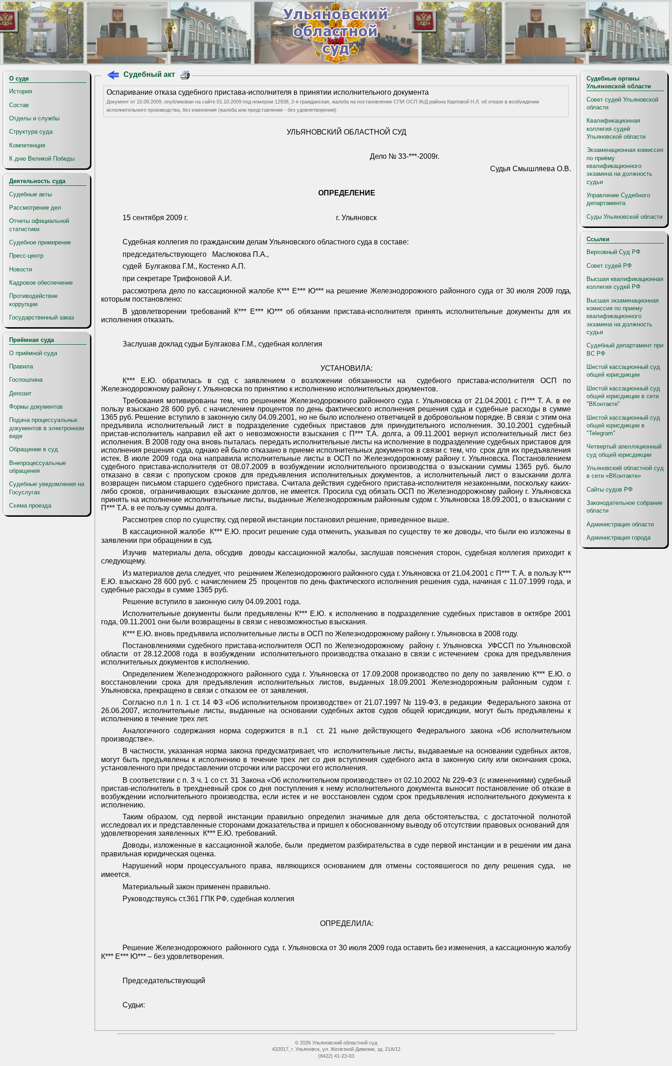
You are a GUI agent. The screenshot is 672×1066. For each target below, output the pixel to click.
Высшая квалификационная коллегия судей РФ (625, 283)
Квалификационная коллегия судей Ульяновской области (616, 128)
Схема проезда (30, 505)
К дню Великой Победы (42, 158)
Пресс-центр (26, 255)
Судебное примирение (40, 242)
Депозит (20, 393)
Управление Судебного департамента (618, 199)
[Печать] (185, 76)
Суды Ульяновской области (624, 216)
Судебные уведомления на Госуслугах (46, 488)
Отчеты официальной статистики (39, 224)
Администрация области (620, 524)
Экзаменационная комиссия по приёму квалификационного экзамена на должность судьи (625, 165)
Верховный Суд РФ (613, 252)
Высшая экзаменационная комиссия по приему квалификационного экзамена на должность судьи (623, 316)
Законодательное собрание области (624, 506)
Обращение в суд (33, 449)
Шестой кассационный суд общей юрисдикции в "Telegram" (623, 425)
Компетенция (27, 145)
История (20, 91)
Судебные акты (30, 194)
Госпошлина (26, 379)
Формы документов (36, 406)
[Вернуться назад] (113, 76)
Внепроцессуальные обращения (37, 467)
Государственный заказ (41, 317)
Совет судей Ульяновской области (622, 103)
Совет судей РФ (609, 265)
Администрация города (619, 537)
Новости (20, 269)
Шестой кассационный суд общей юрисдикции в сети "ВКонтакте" (623, 396)
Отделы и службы (34, 118)
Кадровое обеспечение (41, 282)
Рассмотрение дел (35, 207)
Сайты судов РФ (610, 489)
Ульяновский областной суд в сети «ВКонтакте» (625, 472)
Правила (21, 366)
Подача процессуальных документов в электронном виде (46, 428)
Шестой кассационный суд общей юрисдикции (623, 370)
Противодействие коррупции (33, 299)
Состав (19, 105)
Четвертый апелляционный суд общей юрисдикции (624, 450)
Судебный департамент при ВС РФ (625, 349)
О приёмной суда (33, 353)
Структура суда (31, 131)
